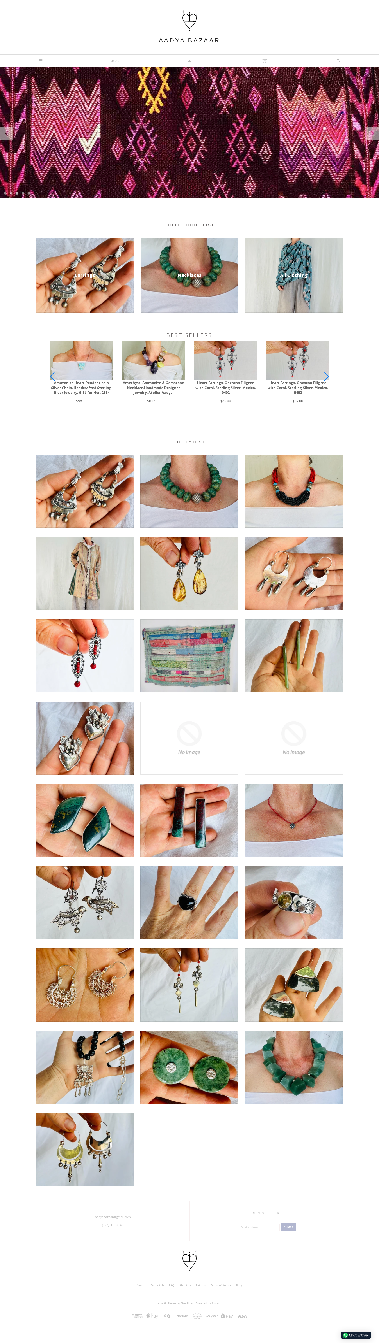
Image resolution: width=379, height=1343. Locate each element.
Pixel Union (188, 1303)
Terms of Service (221, 1285)
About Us (185, 1285)
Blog (239, 1285)
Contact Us (157, 1285)
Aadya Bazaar (189, 40)
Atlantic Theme (167, 1303)
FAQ (171, 1285)
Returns (201, 1285)
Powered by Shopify (208, 1303)
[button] (326, 376)
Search (141, 1285)
